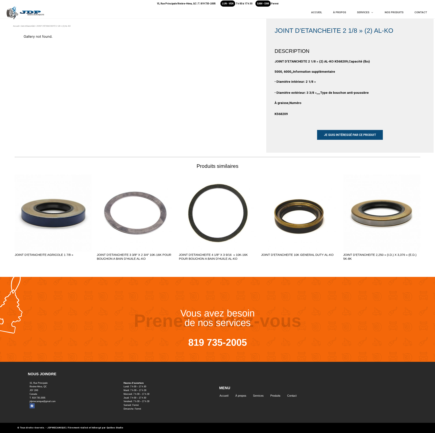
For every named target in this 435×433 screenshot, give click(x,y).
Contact (292, 395)
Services (258, 395)
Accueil (16, 26)
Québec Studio (115, 427)
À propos (240, 395)
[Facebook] (32, 405)
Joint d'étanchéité (28, 26)
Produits (275, 395)
